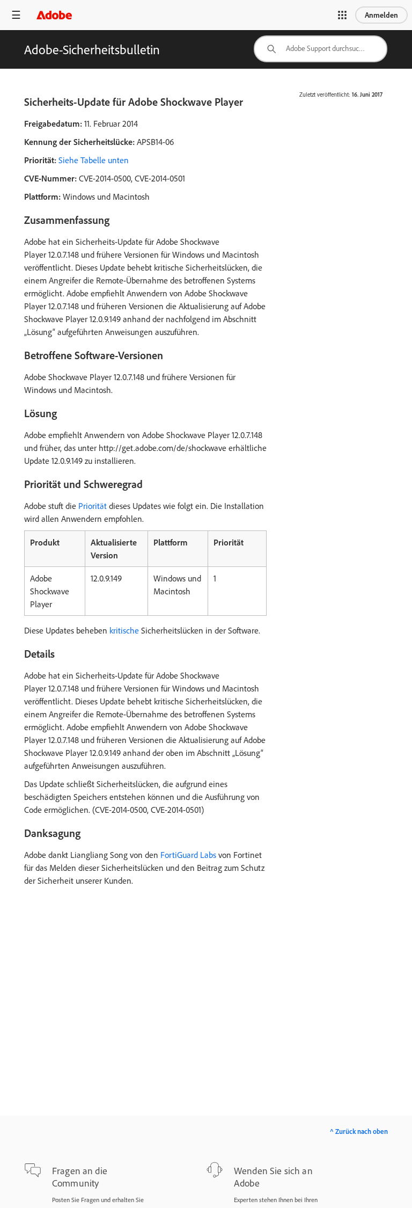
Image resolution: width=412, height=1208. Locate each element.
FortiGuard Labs (188, 854)
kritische (124, 630)
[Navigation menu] (16, 15)
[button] (342, 15)
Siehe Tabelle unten (93, 160)
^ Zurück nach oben (359, 1131)
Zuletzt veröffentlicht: (324, 94)
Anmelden (381, 15)
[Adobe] (54, 15)
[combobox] (320, 48)
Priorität (92, 505)
